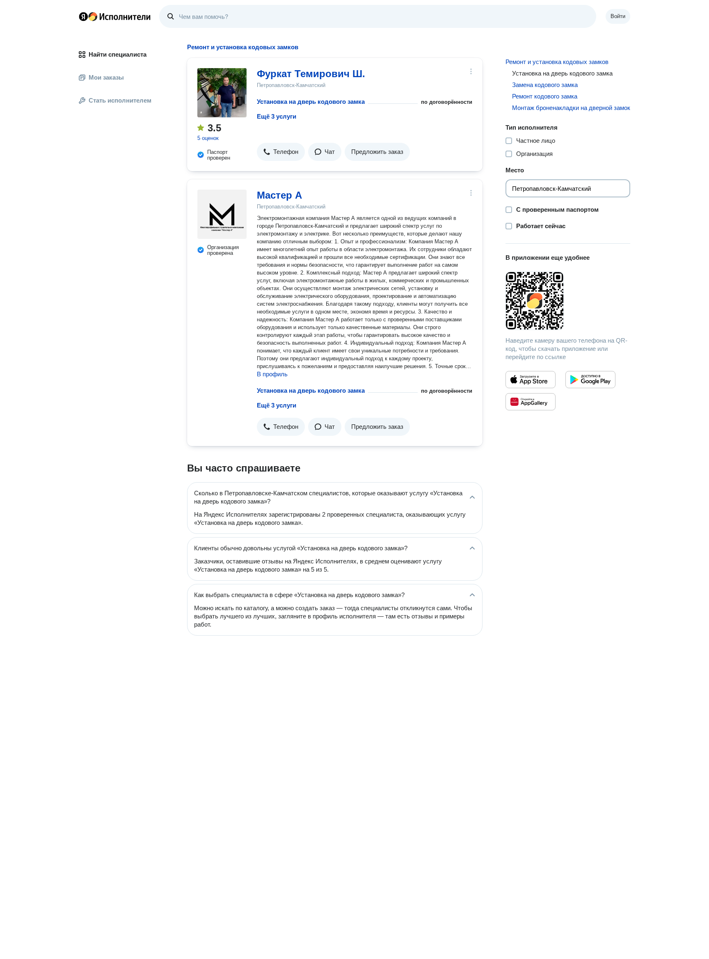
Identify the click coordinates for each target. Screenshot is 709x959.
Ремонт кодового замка (544, 96)
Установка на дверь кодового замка (311, 101)
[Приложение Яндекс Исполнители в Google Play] (590, 379)
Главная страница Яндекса (83, 16)
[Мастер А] (222, 214)
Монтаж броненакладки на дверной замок (571, 107)
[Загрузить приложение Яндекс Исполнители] (567, 301)
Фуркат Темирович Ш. (311, 73)
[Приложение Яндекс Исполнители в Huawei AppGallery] (530, 401)
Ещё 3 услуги (276, 116)
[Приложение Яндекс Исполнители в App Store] (530, 379)
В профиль (272, 374)
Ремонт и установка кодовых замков (556, 61)
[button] (281, 152)
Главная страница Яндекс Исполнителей (115, 16)
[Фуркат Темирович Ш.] (222, 92)
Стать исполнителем (120, 100)
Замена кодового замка (545, 84)
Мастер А (279, 195)
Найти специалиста (117, 54)
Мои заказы (106, 77)
